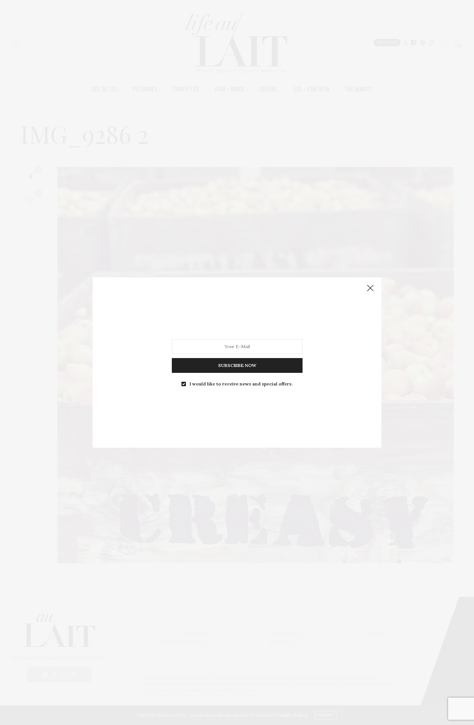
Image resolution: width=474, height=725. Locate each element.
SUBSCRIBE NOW (237, 365)
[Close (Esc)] (370, 288)
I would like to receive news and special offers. (241, 384)
